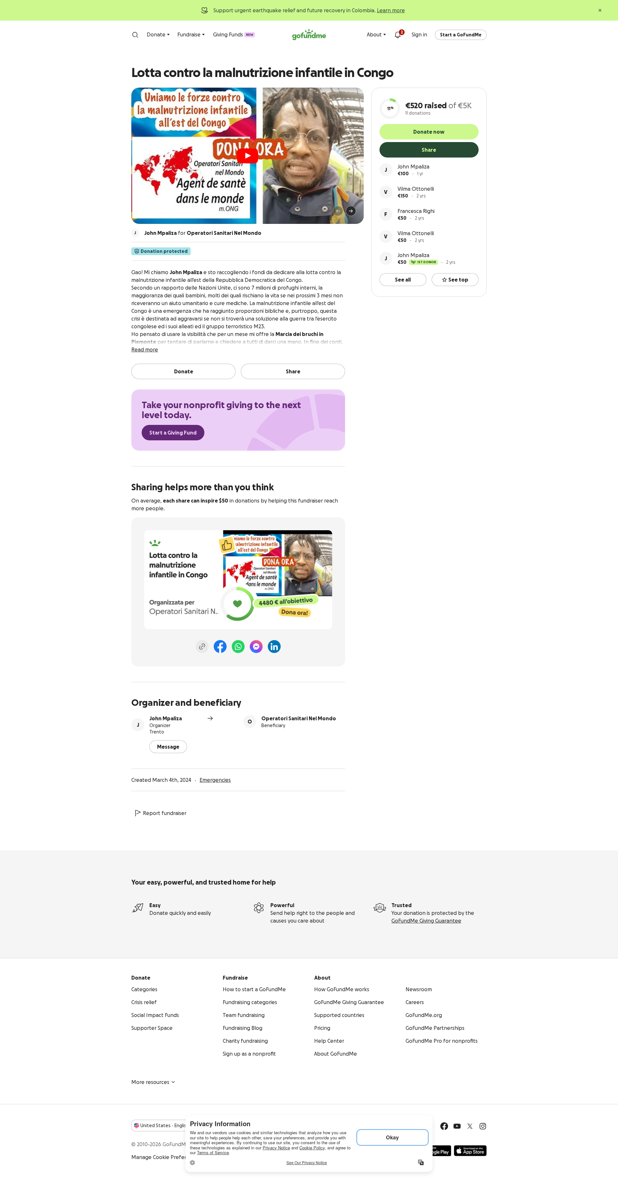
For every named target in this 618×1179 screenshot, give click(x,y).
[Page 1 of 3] (142, 214)
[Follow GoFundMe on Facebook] (444, 1126)
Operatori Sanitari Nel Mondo (298, 718)
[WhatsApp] (238, 646)
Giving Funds (233, 34)
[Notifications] (397, 34)
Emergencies (215, 780)
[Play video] (247, 155)
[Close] (600, 10)
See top (458, 280)
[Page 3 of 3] (153, 214)
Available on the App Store (470, 1150)
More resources (150, 1082)
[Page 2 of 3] (149, 214)
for (202, 233)
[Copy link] (202, 646)
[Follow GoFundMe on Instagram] (482, 1126)
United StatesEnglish (164, 1125)
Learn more (391, 10)
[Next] (351, 211)
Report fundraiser (164, 813)
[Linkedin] (274, 646)
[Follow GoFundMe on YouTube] (457, 1126)
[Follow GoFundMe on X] (470, 1126)
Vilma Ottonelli (416, 189)
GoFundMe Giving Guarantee (426, 921)
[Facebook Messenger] (256, 646)
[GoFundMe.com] (309, 35)
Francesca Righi (416, 211)
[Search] (135, 34)
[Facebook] (220, 646)
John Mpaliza (413, 166)
